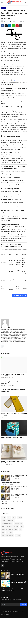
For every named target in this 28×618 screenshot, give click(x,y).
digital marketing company (7, 535)
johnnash (3, 504)
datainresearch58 (4, 385)
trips (16, 529)
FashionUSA (4, 529)
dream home (9, 532)
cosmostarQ (4, 484)
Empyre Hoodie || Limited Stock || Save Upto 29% (19, 476)
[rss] (2, 565)
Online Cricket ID (10, 520)
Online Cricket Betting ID (7, 523)
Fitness (3, 520)
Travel (14, 517)
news (3, 532)
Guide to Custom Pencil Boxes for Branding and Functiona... (14, 414)
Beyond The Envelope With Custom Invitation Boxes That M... (13, 462)
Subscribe (23, 604)
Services (11, 529)
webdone (18, 535)
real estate (9, 526)
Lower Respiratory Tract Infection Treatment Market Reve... (13, 390)
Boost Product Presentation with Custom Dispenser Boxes (12, 438)
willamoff (13, 584)
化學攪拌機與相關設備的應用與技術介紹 (11, 482)
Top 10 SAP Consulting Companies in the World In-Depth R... (14, 502)
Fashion (3, 517)
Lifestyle (20, 517)
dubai (22, 526)
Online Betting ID (18, 523)
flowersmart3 (3, 377)
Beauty (3, 526)
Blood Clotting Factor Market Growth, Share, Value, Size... (13, 382)
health (9, 517)
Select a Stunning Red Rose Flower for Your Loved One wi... (12, 374)
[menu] (2, 2)
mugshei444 (3, 416)
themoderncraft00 (5, 327)
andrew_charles (5, 591)
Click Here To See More (18, 295)
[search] (26, 2)
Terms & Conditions (5, 614)
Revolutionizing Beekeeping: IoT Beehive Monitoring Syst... (19, 581)
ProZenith (16, 526)
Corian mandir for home (19, 80)
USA (21, 529)
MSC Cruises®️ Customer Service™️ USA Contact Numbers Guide (13, 589)
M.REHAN (13, 478)
